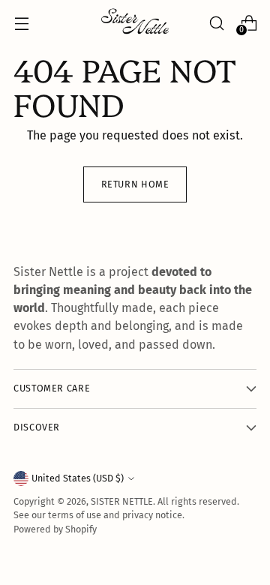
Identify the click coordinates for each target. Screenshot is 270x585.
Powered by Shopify (55, 529)
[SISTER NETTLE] (135, 23)
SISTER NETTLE (122, 501)
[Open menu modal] (21, 23)
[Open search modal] (216, 23)
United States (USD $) (78, 478)
